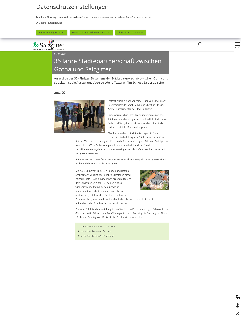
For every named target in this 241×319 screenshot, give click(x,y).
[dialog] (120, 19)
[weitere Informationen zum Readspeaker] (64, 93)
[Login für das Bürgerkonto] (237, 305)
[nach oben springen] (237, 313)
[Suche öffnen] (199, 45)
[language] (237, 297)
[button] (79, 116)
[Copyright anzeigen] (102, 130)
